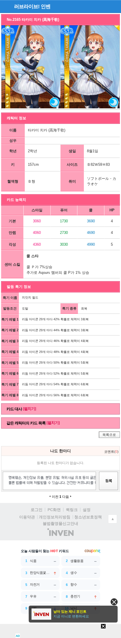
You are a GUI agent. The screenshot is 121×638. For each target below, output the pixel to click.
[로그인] (104, 6)
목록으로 (109, 435)
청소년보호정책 (88, 517)
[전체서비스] (114, 6)
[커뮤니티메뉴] (6, 6)
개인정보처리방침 (54, 517)
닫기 (114, 601)
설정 (87, 509)
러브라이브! (26, 6)
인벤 (45, 6)
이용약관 (27, 517)
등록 (108, 486)
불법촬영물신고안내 (60, 523)
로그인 (36, 509)
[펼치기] (29, 409)
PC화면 (54, 509)
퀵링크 (72, 509)
